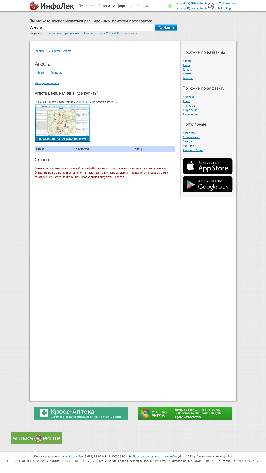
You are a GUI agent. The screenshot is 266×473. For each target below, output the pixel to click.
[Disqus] (105, 235)
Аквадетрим (190, 133)
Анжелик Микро (193, 150)
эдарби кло (53, 33)
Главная (40, 51)
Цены (41, 72)
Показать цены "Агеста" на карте (62, 138)
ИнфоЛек (57, 5)
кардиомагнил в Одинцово (80, 33)
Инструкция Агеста (47, 83)
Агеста (67, 51)
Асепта (187, 74)
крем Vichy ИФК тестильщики (118, 33)
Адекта (187, 61)
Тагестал (188, 78)
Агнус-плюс (190, 110)
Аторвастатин (191, 137)
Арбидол (188, 146)
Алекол (187, 141)
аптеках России (67, 456)
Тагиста (187, 69)
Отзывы (56, 72)
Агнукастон (190, 105)
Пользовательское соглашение (153, 456)
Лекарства (54, 51)
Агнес (186, 101)
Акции (142, 5)
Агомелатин (190, 114)
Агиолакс (188, 97)
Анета (186, 65)
